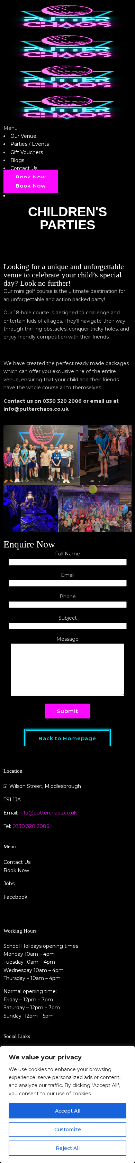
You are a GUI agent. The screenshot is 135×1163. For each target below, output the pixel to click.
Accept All (67, 1111)
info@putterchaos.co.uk (48, 813)
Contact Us (23, 168)
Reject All (68, 1148)
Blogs (17, 160)
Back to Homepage (67, 738)
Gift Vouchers (26, 152)
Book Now (31, 177)
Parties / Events (29, 144)
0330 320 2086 (30, 826)
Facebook (15, 897)
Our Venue (23, 136)
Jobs (9, 883)
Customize (67, 1129)
